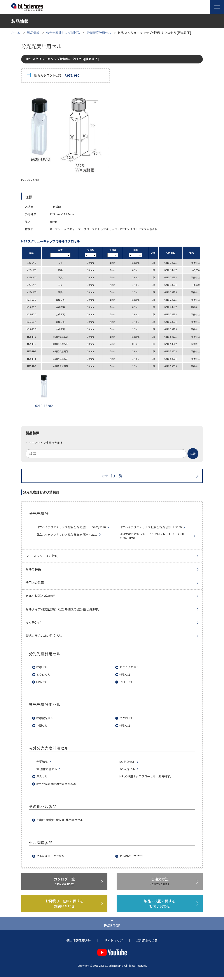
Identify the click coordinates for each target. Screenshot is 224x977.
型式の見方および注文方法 (44, 635)
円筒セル (42, 682)
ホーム (15, 32)
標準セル (42, 667)
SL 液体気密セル (46, 769)
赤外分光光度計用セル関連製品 (56, 784)
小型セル (42, 726)
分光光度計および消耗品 (63, 32)
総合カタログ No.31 (56, 75)
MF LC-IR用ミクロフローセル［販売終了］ (146, 776)
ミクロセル (43, 675)
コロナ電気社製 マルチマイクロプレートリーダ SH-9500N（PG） (152, 536)
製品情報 (33, 32)
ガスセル (42, 776)
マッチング (33, 622)
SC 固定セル (127, 769)
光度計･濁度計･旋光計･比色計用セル (59, 820)
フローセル (126, 682)
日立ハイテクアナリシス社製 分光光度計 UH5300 (150, 527)
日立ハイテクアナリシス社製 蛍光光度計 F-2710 (66, 535)
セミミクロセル (129, 667)
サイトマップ (113, 940)
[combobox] (112, 453)
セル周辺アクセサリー (133, 856)
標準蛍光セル (44, 718)
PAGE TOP (112, 925)
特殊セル (125, 675)
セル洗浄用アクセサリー (51, 856)
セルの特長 (33, 569)
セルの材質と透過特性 (41, 596)
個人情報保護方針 (78, 940)
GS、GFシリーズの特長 (42, 556)
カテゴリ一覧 (112, 475)
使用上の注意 (35, 582)
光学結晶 (42, 762)
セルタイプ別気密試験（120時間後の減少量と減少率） (63, 609)
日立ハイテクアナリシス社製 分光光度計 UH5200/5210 (71, 527)
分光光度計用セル (99, 32)
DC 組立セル (127, 762)
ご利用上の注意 (147, 940)
